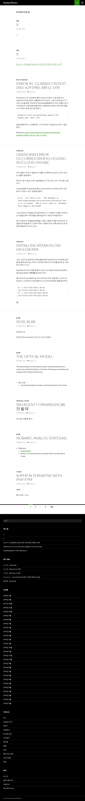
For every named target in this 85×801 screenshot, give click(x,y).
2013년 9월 (7, 663)
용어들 (18, 318)
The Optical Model (34, 356)
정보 (4, 750)
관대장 (5, 581)
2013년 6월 (7, 675)
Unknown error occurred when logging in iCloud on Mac (41, 158)
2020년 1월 (7, 595)
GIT (4, 718)
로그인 (5, 776)
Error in (41, 85)
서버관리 (26, 401)
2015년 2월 (7, 639)
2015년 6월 (7, 631)
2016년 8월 (7, 619)
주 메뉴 (82, 2)
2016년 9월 (7, 615)
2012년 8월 (7, 687)
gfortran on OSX (15, 569)
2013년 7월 (7, 671)
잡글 (17, 21)
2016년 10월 (7, 611)
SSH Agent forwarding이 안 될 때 (40, 406)
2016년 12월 (7, 607)
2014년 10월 (7, 647)
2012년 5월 (7, 699)
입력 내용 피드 (8, 780)
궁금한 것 (6, 730)
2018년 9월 (7, 599)
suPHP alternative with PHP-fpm (39, 477)
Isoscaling (13, 565)
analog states (26, 451)
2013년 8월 (7, 667)
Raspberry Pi (7, 722)
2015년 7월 (7, 627)
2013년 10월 (7, 659)
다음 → (52, 507)
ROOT (18, 80)
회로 (4, 762)
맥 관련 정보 (24, 80)
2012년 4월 (7, 703)
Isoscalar (25, 321)
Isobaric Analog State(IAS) (41, 438)
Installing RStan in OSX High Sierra (38, 247)
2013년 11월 (7, 655)
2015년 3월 (7, 635)
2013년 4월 (7, 679)
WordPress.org (8, 788)
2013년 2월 (7, 683)
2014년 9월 (7, 651)
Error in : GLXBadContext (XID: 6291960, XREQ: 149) (39, 64)
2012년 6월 (7, 695)
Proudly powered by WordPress (12, 798)
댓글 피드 (6, 784)
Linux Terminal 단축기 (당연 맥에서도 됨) (26, 577)
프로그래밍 (7, 758)
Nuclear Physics (10, 2)
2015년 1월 (7, 643)
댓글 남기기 (32, 92)
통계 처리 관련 (8, 754)
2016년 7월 (7, 623)
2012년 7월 (7, 691)
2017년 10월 (7, 603)
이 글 (26, 495)
